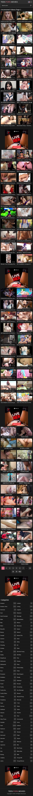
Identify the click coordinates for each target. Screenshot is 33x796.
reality (24, 677)
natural (24, 632)
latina (8, 761)
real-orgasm (24, 674)
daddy (8, 654)
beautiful (8, 629)
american (8, 609)
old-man (24, 654)
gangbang (8, 699)
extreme (8, 680)
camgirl (8, 635)
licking (24, 606)
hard (8, 725)
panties (24, 661)
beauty (8, 632)
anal (8, 613)
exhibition (8, 677)
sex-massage (24, 690)
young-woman (24, 761)
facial (8, 683)
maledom (24, 613)
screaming (24, 687)
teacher (24, 712)
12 (13, 571)
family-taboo (8, 693)
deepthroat (8, 658)
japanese (8, 744)
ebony (8, 667)
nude (24, 638)
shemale (24, 699)
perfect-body (24, 667)
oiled (24, 648)
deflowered (8, 664)
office (24, 642)
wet (24, 744)
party (24, 664)
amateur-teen (8, 606)
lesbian (24, 603)
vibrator (24, 732)
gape (8, 703)
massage (24, 616)
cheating (8, 645)
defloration (8, 661)
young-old (24, 757)
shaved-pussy (24, 696)
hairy (8, 716)
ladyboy (8, 757)
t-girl (24, 703)
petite (24, 670)
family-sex (8, 690)
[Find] (30, 5)
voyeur (24, 738)
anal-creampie (8, 616)
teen (24, 716)
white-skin (24, 751)
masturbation (24, 619)
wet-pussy (24, 748)
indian (8, 732)
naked (24, 629)
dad (8, 651)
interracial (8, 735)
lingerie (24, 609)
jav (8, 748)
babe (8, 619)
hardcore (8, 728)
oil (24, 645)
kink (8, 751)
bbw (8, 622)
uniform (24, 725)
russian (24, 683)
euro (8, 670)
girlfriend (8, 709)
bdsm (8, 625)
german (8, 706)
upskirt (24, 728)
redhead (24, 680)
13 (16, 571)
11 (30, 568)
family (8, 687)
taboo (24, 706)
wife (24, 754)
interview (8, 738)
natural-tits (24, 635)
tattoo (24, 709)
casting (8, 642)
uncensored (24, 719)
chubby (8, 648)
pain (24, 658)
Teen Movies (9, 2)
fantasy (8, 696)
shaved (24, 693)
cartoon (8, 638)
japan (8, 741)
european (8, 674)
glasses (8, 712)
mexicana (24, 625)
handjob (8, 722)
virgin (24, 735)
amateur (8, 603)
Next (20, 571)
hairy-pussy (8, 719)
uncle (24, 722)
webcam (24, 741)
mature (24, 622)
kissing (8, 754)
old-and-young (24, 651)
